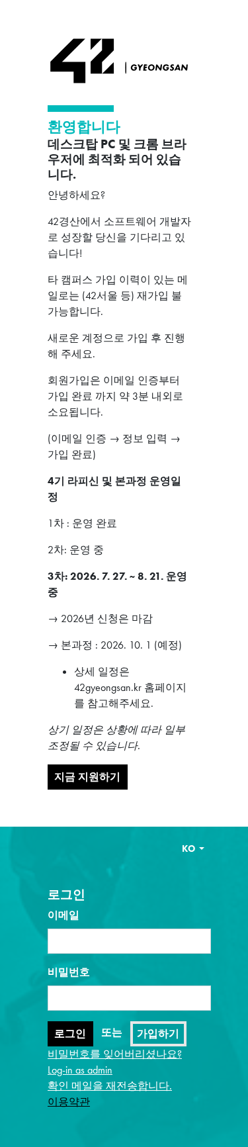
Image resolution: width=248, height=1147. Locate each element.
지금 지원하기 (87, 777)
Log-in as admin (80, 1070)
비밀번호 (69, 972)
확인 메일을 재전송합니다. (110, 1086)
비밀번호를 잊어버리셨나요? (115, 1054)
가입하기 (158, 1033)
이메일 (63, 915)
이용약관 (69, 1102)
